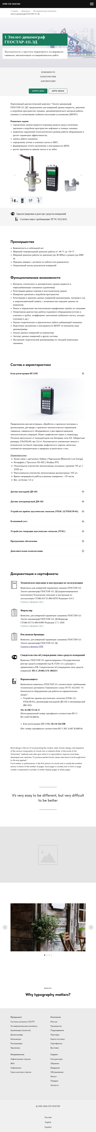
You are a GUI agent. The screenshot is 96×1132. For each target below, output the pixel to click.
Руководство (56, 1026)
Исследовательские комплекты (44, 11)
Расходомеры (16, 1043)
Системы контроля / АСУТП (22, 1021)
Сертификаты (56, 1043)
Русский (48, 1117)
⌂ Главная (14, 11)
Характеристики (48, 77)
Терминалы (15, 1048)
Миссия (53, 1021)
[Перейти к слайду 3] (49, 955)
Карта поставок (57, 1039)
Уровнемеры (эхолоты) (20, 1030)
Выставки (54, 1048)
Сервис (54, 1054)
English (48, 1122)
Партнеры (54, 1034)
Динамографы (16, 1034)
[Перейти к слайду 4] (51, 955)
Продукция (25, 11)
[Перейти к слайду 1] (44, 955)
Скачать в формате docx (32, 602)
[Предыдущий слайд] (15, 175)
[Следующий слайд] (81, 175)
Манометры (15, 1039)
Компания (55, 1017)
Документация (48, 81)
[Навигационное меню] (92, 4)
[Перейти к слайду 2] (46, 955)
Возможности (48, 72)
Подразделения (57, 1030)
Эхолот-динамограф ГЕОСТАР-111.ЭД (25, 14)
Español (48, 1127)
